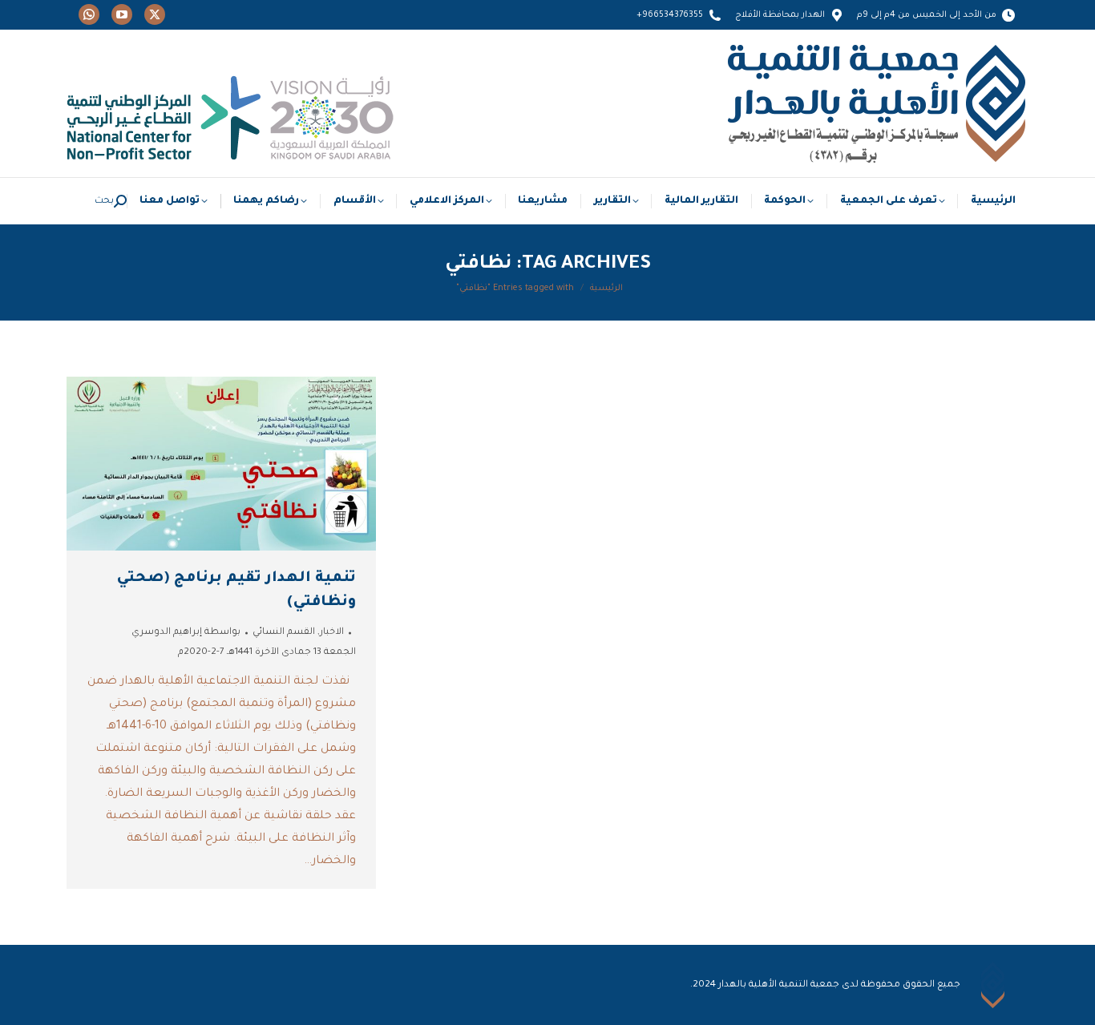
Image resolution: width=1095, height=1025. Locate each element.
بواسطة (185, 633)
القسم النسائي (284, 633)
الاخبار (332, 633)
